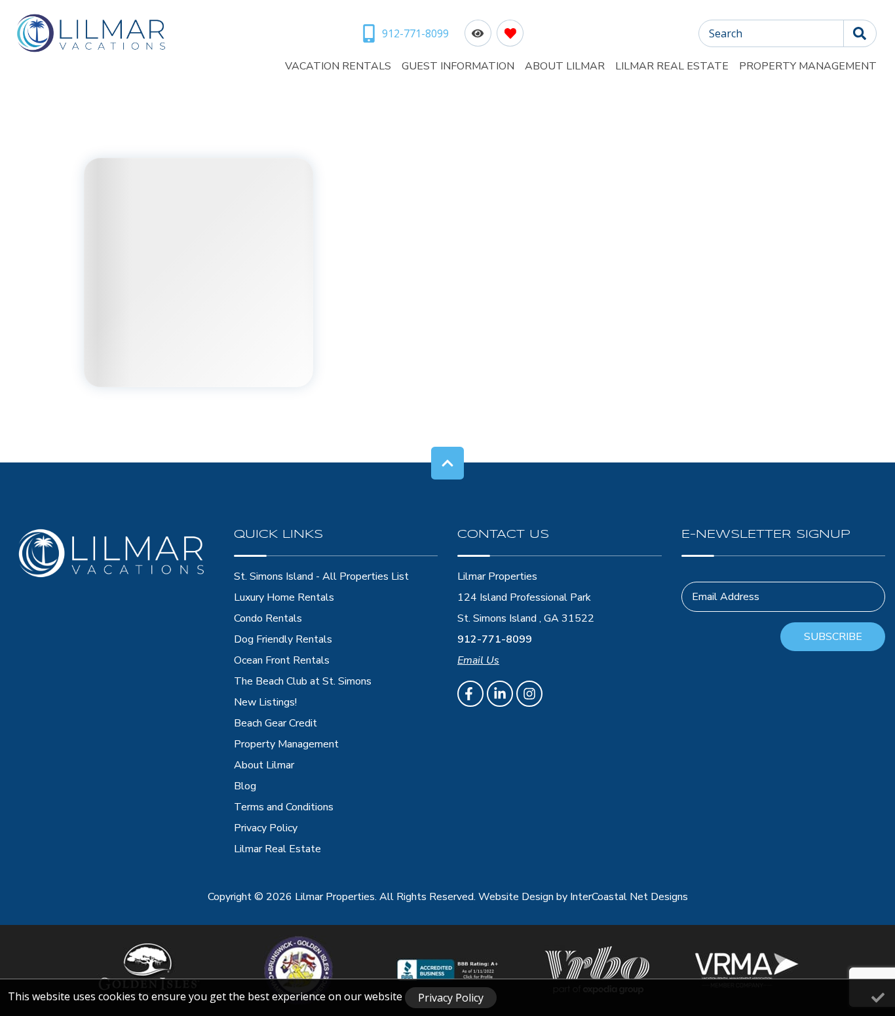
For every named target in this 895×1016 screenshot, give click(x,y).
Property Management (808, 66)
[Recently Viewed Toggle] (478, 33)
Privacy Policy (265, 828)
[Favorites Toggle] (510, 33)
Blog (245, 786)
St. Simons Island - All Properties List (321, 576)
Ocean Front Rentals (282, 660)
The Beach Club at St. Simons (302, 681)
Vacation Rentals (338, 66)
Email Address (725, 597)
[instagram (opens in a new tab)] (529, 694)
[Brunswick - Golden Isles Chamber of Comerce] (298, 970)
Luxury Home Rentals (284, 597)
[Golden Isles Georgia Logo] (149, 970)
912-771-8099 (494, 639)
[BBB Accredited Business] (448, 970)
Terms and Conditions (283, 807)
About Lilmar (565, 66)
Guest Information (458, 66)
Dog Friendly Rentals (283, 639)
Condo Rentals (268, 618)
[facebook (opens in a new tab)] (470, 694)
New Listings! (265, 702)
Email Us (478, 660)
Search (725, 33)
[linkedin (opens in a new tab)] (500, 694)
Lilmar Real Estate (672, 66)
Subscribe (833, 637)
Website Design (516, 897)
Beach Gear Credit (275, 723)
